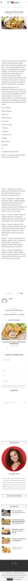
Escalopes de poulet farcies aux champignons (19, 539)
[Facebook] (12, 563)
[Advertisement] (14, 45)
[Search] (26, 2)
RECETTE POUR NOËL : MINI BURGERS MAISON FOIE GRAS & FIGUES (18, 521)
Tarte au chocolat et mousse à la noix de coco (18, 511)
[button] (2, 335)
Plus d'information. (18, 579)
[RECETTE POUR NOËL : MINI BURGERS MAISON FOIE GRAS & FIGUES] (5, 522)
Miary (10, 14)
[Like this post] (17, 293)
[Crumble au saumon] (5, 550)
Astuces (9, 7)
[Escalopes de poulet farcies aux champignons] (14, 331)
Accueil (3, 7)
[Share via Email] (22, 293)
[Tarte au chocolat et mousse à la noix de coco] (5, 513)
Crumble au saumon (17, 547)
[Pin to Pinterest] (20, 293)
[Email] (16, 563)
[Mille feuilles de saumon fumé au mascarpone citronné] (5, 532)
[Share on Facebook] (19, 293)
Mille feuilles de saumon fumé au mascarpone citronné (18, 531)
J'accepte (10, 579)
